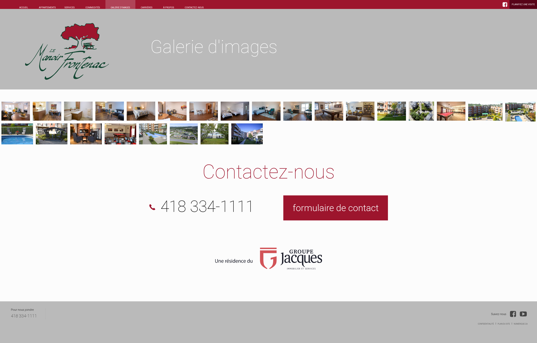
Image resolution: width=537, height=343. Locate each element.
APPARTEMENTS (47, 7)
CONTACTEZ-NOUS (194, 7)
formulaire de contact (336, 208)
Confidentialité (486, 324)
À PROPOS (168, 7)
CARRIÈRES (146, 7)
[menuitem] (24, 7)
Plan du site (504, 324)
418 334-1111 (24, 316)
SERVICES (69, 7)
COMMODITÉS (92, 7)
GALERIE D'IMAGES (120, 7)
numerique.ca (521, 324)
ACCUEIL (23, 7)
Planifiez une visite (523, 4)
